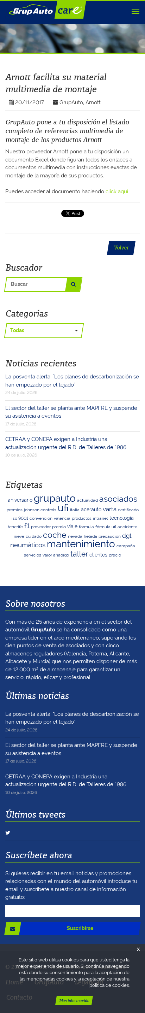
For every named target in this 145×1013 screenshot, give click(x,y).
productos (82, 518)
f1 (27, 526)
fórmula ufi (105, 526)
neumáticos (27, 545)
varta (109, 509)
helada (90, 536)
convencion (41, 518)
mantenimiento (81, 544)
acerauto (91, 509)
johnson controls (40, 509)
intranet (100, 518)
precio (115, 555)
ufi (63, 508)
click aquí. (117, 191)
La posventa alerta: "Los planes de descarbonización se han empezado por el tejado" (72, 384)
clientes (98, 555)
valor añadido (56, 555)
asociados (118, 498)
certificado (128, 509)
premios (15, 509)
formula (86, 526)
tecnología (121, 518)
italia (75, 509)
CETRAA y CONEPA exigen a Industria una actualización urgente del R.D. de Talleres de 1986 (65, 447)
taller (79, 553)
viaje (72, 526)
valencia (62, 518)
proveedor (41, 526)
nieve (19, 536)
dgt (127, 535)
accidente (127, 526)
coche (55, 535)
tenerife (15, 526)
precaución (110, 536)
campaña (125, 545)
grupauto (55, 498)
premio (59, 526)
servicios (32, 555)
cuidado (34, 536)
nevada (75, 536)
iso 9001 (20, 518)
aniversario (20, 500)
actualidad (87, 500)
